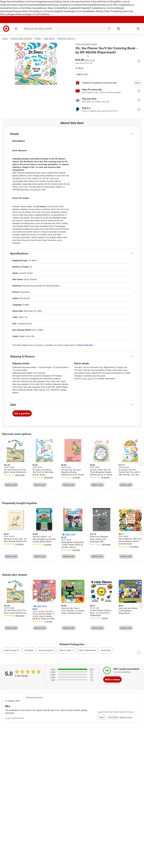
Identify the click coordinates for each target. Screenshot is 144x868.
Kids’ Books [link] (29, 650)
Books (38, 38)
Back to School (27, 1)
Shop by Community (107, 8)
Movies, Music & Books (51, 8)
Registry (12, 14)
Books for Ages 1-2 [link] (66, 650)
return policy (87, 378)
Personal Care (57, 4)
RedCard (20, 14)
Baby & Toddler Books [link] (87, 650)
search (109, 29)
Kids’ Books (49, 38)
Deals (10, 11)
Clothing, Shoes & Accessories (68, 1)
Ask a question (22, 413)
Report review (126, 717)
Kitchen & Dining (107, 1)
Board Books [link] (106, 650)
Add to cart (82, 74)
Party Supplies (70, 8)
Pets (85, 4)
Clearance (18, 11)
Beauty (46, 4)
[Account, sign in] (124, 29)
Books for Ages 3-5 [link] (12, 650)
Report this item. (85, 345)
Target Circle (31, 14)
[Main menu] (16, 29)
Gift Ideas (82, 8)
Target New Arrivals (9, 1)
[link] (82, 56)
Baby (40, 4)
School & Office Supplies (115, 4)
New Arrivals (30, 11)
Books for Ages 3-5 (66, 38)
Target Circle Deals (78, 11)
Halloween (48, 1)
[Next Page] (141, 463)
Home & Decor (91, 1)
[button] (82, 56)
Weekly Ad (93, 11)
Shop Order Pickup (107, 11)
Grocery (11, 4)
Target (5, 38)
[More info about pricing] (139, 61)
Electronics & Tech (16, 8)
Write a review (112, 679)
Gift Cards (92, 8)
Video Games (33, 8)
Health (90, 4)
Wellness (98, 4)
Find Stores (44, 14)
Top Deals (64, 11)
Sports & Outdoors (73, 4)
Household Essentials (26, 4)
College (39, 1)
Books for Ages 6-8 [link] (46, 650)
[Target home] (6, 28)
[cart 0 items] (138, 29)
